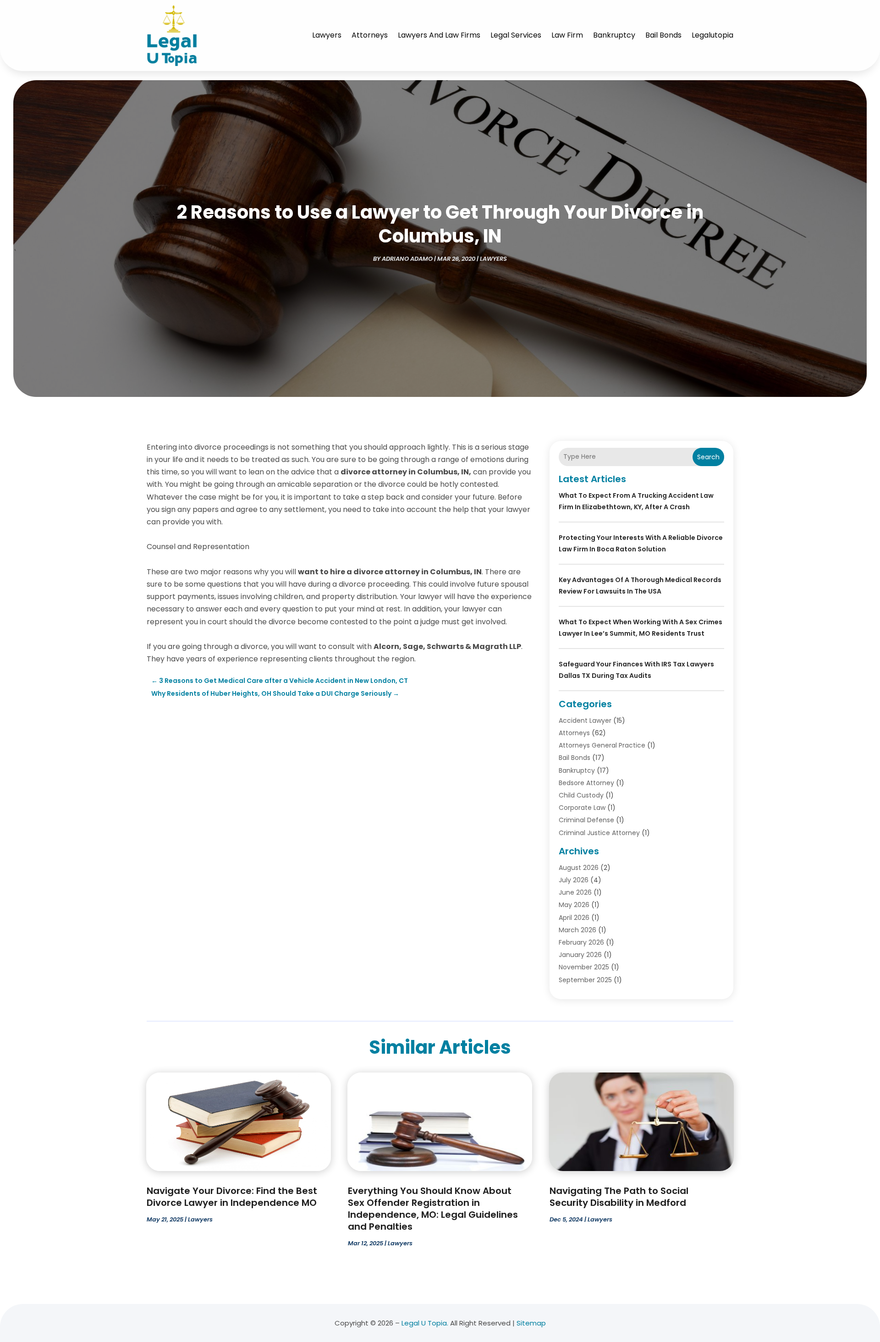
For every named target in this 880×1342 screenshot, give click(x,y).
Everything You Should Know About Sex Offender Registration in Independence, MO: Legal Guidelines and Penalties (433, 1208)
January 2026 (580, 954)
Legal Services (515, 35)
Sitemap (531, 1323)
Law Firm (567, 35)
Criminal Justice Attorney (599, 832)
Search (708, 457)
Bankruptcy (614, 35)
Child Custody (581, 795)
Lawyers (326, 35)
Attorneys (370, 35)
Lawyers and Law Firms (439, 35)
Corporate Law (582, 807)
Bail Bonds (663, 35)
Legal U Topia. (425, 1323)
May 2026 (574, 904)
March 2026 (577, 930)
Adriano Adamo (407, 258)
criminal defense (586, 820)
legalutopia (712, 35)
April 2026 (574, 917)
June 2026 (575, 892)
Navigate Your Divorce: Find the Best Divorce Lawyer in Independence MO (232, 1196)
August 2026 (579, 867)
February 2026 (581, 942)
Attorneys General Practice (602, 745)
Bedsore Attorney (586, 782)
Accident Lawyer (585, 720)
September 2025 (585, 979)
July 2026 (573, 880)
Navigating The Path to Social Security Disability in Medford (619, 1196)
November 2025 (584, 967)
